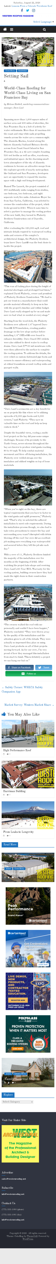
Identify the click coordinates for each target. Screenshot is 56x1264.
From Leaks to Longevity (18, 832)
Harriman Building (14, 791)
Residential (22, 71)
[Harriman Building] (28, 762)
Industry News (20, 1074)
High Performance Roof (17, 750)
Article (8, 865)
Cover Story (10, 71)
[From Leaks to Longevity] (28, 803)
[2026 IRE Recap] (28, 1059)
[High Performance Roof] (28, 721)
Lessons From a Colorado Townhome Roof (32, 6)
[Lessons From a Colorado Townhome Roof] (28, 854)
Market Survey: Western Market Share (29, 705)
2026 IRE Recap (16, 1079)
